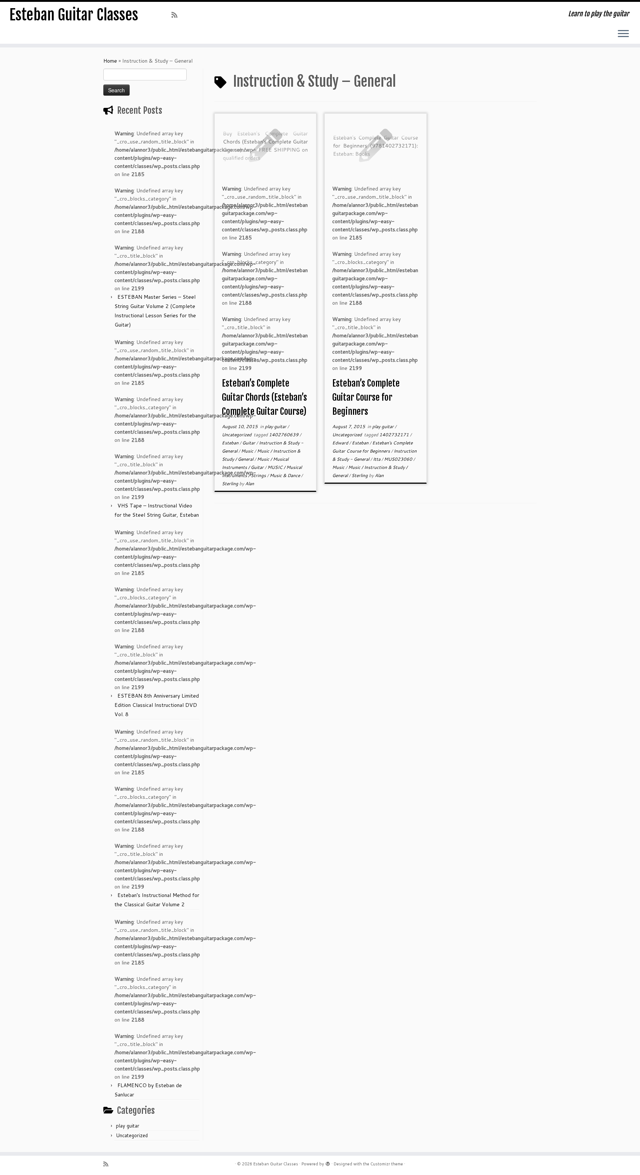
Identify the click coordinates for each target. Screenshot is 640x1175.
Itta (377, 459)
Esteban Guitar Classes (73, 15)
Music (247, 451)
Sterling (230, 483)
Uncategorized (132, 1135)
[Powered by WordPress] (327, 1162)
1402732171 (394, 434)
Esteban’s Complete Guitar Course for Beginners (366, 397)
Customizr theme (386, 1164)
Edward (340, 443)
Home (110, 60)
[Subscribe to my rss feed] (176, 15)
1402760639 (284, 434)
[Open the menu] (623, 34)
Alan (249, 483)
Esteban (231, 443)
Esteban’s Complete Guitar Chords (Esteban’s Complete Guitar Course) (264, 397)
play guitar (127, 1125)
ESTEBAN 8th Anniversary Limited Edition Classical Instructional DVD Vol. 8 (156, 705)
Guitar (249, 443)
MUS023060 (398, 459)
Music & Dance (285, 475)
